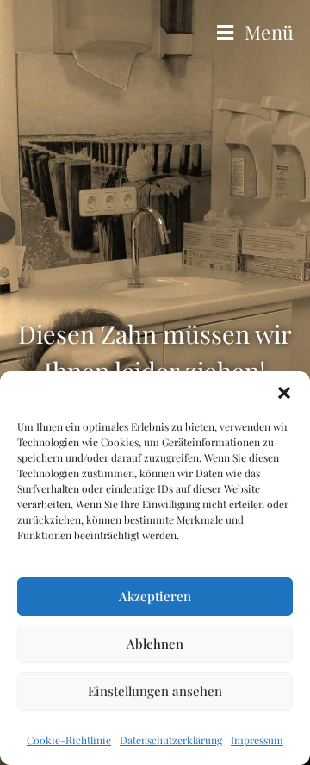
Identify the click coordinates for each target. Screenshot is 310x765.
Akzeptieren (155, 596)
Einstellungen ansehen (155, 691)
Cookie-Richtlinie (69, 740)
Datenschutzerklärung (171, 740)
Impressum (257, 740)
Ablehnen (155, 643)
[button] (284, 392)
